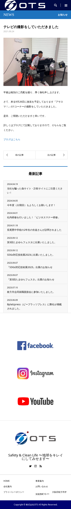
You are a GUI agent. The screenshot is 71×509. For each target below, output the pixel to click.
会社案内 (7, 486)
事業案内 (40, 480)
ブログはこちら (11, 139)
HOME (6, 480)
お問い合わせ (42, 486)
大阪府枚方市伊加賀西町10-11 (51, 493)
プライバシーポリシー (13, 491)
